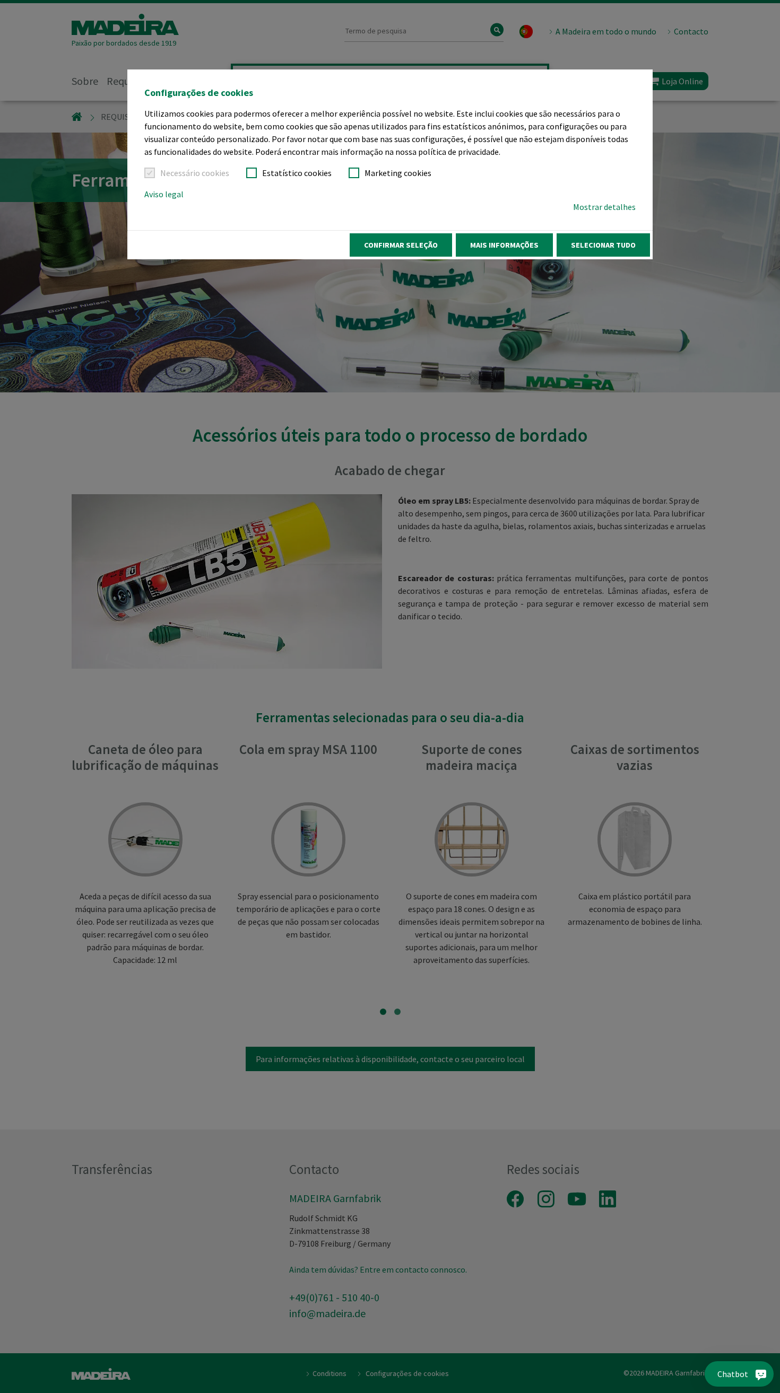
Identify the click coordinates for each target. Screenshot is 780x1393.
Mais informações (504, 245)
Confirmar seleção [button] (401, 245)
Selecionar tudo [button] (603, 245)
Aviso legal (164, 194)
